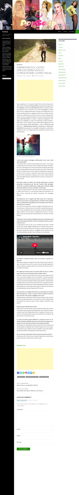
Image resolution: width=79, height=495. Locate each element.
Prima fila (60, 61)
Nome (19, 429)
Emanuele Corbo (21, 345)
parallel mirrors (44, 376)
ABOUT (59, 31)
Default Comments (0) (22, 400)
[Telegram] (28, 373)
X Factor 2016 (61, 86)
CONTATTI (65, 31)
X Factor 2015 (61, 83)
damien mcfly (21, 376)
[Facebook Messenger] (31, 373)
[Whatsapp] (23, 373)
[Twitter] (21, 373)
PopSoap (5, 32)
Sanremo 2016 (61, 72)
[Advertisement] (35, 90)
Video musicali (61, 80)
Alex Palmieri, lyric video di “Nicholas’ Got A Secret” (30, 389)
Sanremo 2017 (61, 75)
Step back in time (62, 77)
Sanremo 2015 (61, 69)
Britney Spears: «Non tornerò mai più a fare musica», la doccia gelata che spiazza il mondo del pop (6, 62)
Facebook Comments (33, 400)
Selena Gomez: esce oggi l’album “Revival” (27, 384)
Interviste (19, 64)
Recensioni (61, 66)
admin (29, 75)
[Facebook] (18, 373)
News (59, 58)
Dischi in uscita (62, 50)
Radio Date (61, 64)
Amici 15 (60, 44)
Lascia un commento (38, 75)
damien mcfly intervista (32, 376)
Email (18, 435)
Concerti (60, 47)
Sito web (19, 442)
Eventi (59, 52)
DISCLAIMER (71, 31)
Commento (20, 409)
